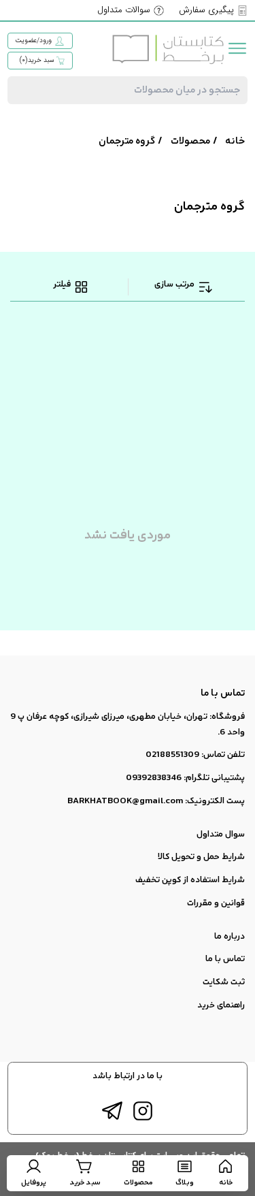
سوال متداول (221, 834)
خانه (235, 141)
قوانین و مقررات (216, 903)
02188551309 (172, 755)
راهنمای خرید (221, 1005)
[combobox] (127, 90)
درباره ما (229, 936)
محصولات (190, 141)
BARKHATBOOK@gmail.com (125, 801)
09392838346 (154, 778)
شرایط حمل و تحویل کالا (201, 857)
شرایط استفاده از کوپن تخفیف (190, 880)
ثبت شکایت (224, 982)
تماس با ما (225, 959)
